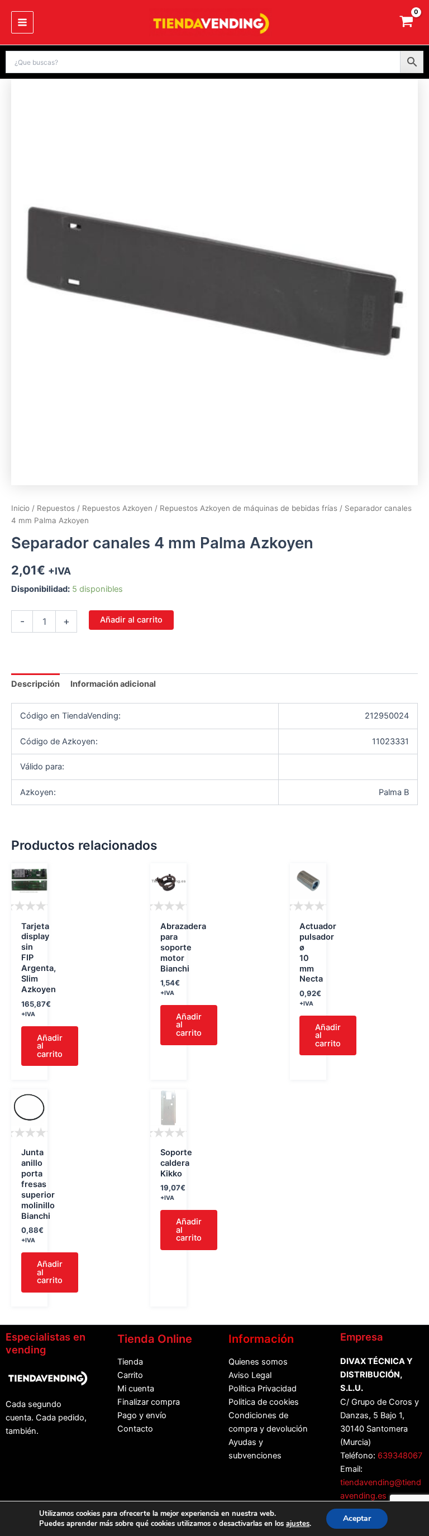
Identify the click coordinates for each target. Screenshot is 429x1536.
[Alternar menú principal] (22, 22)
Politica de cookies (263, 1402)
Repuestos (56, 508)
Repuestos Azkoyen (117, 508)
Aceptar (357, 1518)
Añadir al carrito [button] (50, 1046)
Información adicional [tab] (113, 684)
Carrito (130, 1375)
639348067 (400, 1456)
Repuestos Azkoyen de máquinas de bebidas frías (248, 508)
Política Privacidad (262, 1389)
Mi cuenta (135, 1389)
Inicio (20, 508)
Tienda (130, 1362)
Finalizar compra (148, 1402)
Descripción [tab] (35, 684)
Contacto (135, 1429)
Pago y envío (141, 1415)
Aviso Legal (249, 1375)
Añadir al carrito (131, 620)
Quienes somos (258, 1362)
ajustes (297, 1524)
